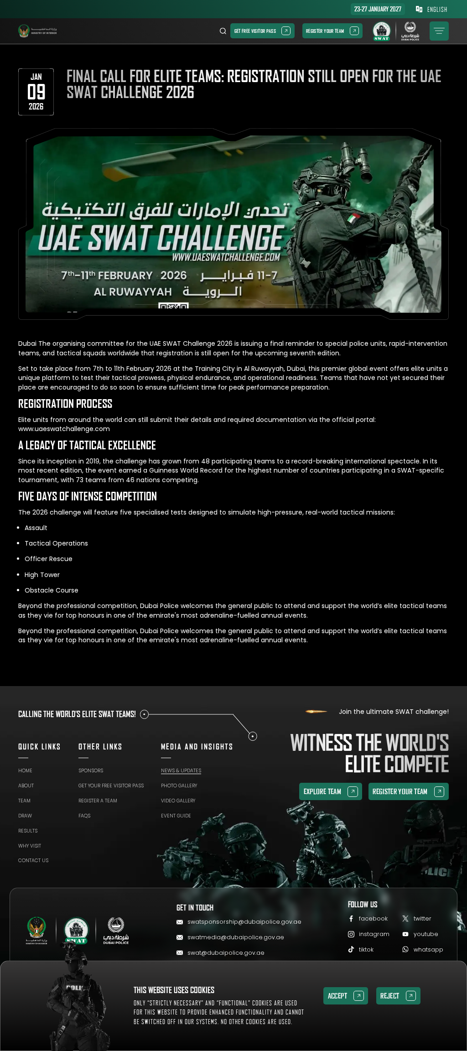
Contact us (33, 860)
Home (25, 770)
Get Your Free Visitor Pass (111, 785)
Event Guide (176, 815)
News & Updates (181, 770)
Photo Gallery (179, 785)
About (26, 785)
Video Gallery (178, 800)
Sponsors (90, 770)
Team (24, 800)
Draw (25, 815)
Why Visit (29, 846)
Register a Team (97, 800)
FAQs (84, 815)
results (27, 830)
